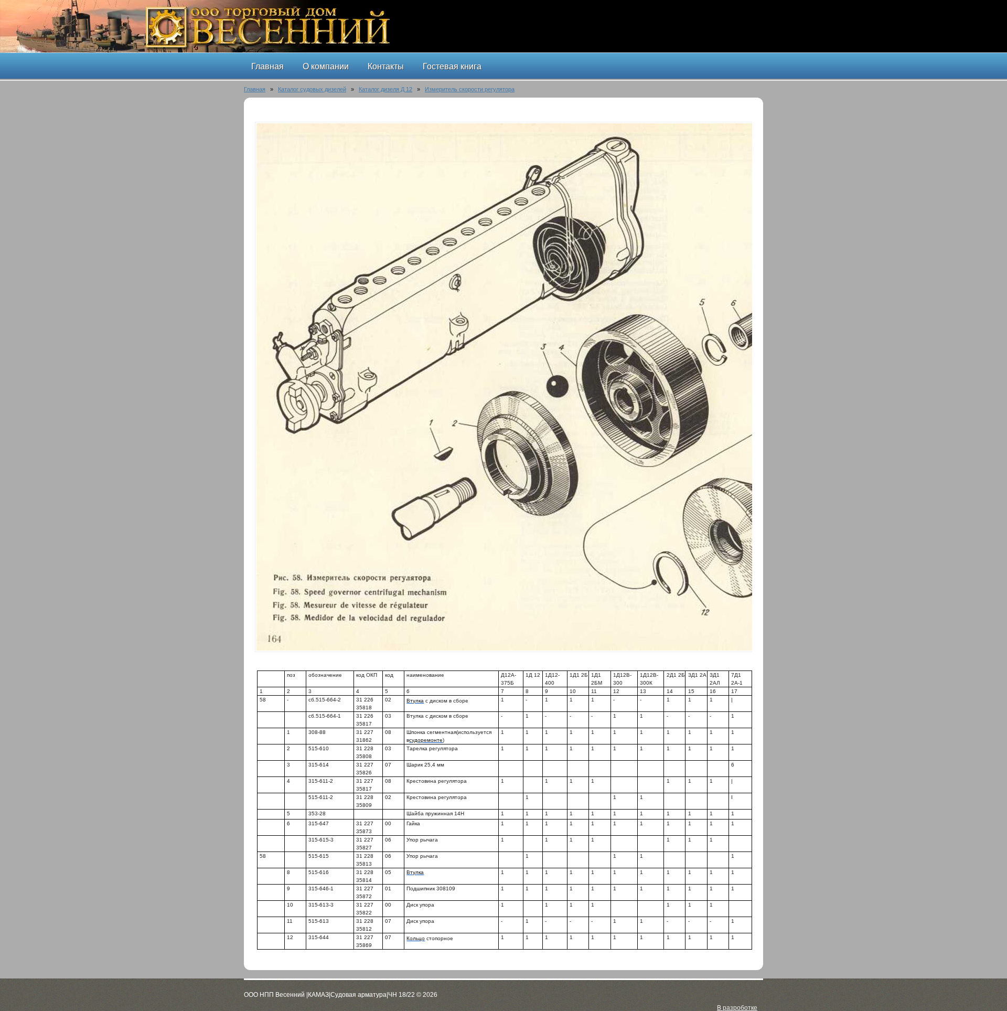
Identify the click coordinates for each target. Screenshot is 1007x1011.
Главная (254, 89)
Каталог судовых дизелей (312, 89)
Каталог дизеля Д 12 (385, 89)
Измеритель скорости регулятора (470, 89)
